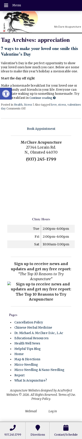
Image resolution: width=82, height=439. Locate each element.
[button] (6, 94)
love (54, 104)
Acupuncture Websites (25, 390)
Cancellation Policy (28, 322)
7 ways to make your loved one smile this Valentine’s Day (39, 51)
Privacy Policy (40, 399)
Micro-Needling (26, 365)
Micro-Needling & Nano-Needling (39, 370)
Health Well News (27, 343)
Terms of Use (66, 395)
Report (19, 375)
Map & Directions (27, 359)
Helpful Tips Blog (27, 349)
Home (19, 354)
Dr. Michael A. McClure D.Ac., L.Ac (38, 333)
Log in (53, 411)
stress (62, 104)
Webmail (31, 411)
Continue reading (41, 98)
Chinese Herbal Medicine (33, 328)
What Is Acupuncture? (30, 380)
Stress (28, 104)
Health (18, 104)
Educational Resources (31, 338)
